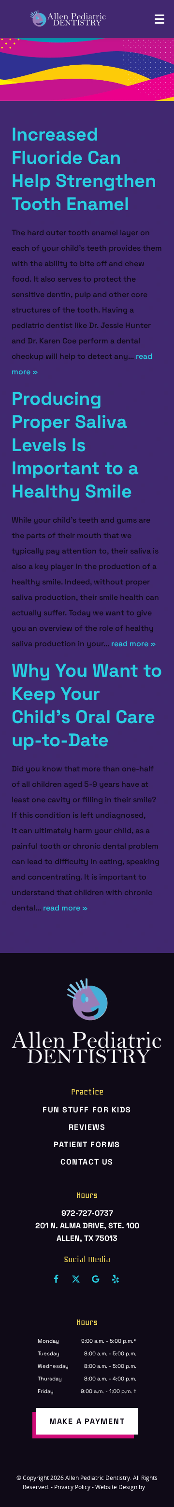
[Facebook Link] (56, 1279)
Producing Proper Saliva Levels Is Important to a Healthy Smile (75, 445)
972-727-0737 (87, 1213)
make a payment (87, 1421)
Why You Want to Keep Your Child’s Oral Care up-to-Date (87, 705)
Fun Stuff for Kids (87, 1110)
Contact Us (86, 1162)
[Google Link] (95, 1279)
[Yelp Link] (115, 1279)
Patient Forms (87, 1144)
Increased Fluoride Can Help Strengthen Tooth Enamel (84, 169)
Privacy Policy (72, 1487)
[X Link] (76, 1279)
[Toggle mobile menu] (159, 19)
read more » (133, 644)
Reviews (87, 1127)
